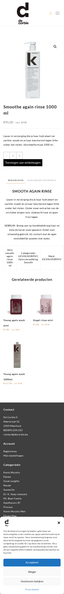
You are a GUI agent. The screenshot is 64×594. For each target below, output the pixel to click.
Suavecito (9, 489)
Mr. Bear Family (12, 498)
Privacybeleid (32, 589)
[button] (59, 522)
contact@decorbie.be (15, 434)
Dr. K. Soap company (15, 494)
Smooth (28, 262)
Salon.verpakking (28, 259)
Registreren (10, 451)
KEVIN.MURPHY (28, 256)
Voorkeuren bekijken (32, 581)
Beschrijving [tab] (16, 180)
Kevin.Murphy (11, 472)
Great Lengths (11, 481)
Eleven (7, 476)
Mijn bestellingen (13, 455)
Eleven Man (10, 515)
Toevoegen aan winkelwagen (23, 162)
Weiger (32, 571)
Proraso (8, 507)
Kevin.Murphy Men (14, 511)
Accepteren (32, 562)
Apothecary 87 (11, 502)
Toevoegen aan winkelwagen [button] (10, 333)
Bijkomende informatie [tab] (42, 180)
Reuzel (7, 485)
